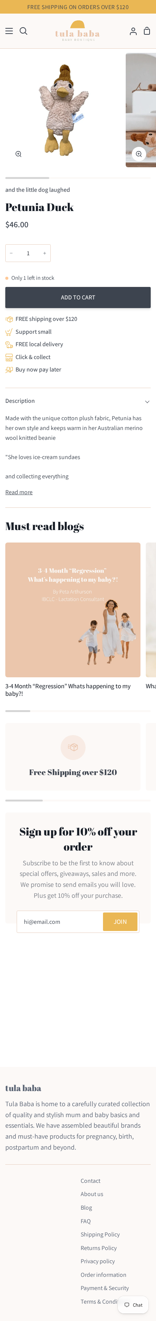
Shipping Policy (100, 1234)
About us (92, 1194)
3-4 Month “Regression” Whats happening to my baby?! (68, 690)
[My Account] (130, 31)
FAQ (86, 1221)
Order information (103, 1275)
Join (120, 921)
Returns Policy (99, 1248)
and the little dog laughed (37, 190)
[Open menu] (7, 31)
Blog (86, 1208)
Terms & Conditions (105, 1302)
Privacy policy (98, 1261)
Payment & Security (105, 1288)
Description (20, 401)
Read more (19, 492)
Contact (90, 1181)
